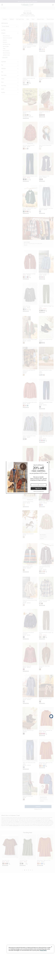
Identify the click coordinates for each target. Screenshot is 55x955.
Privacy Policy (43, 950)
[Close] (52, 947)
